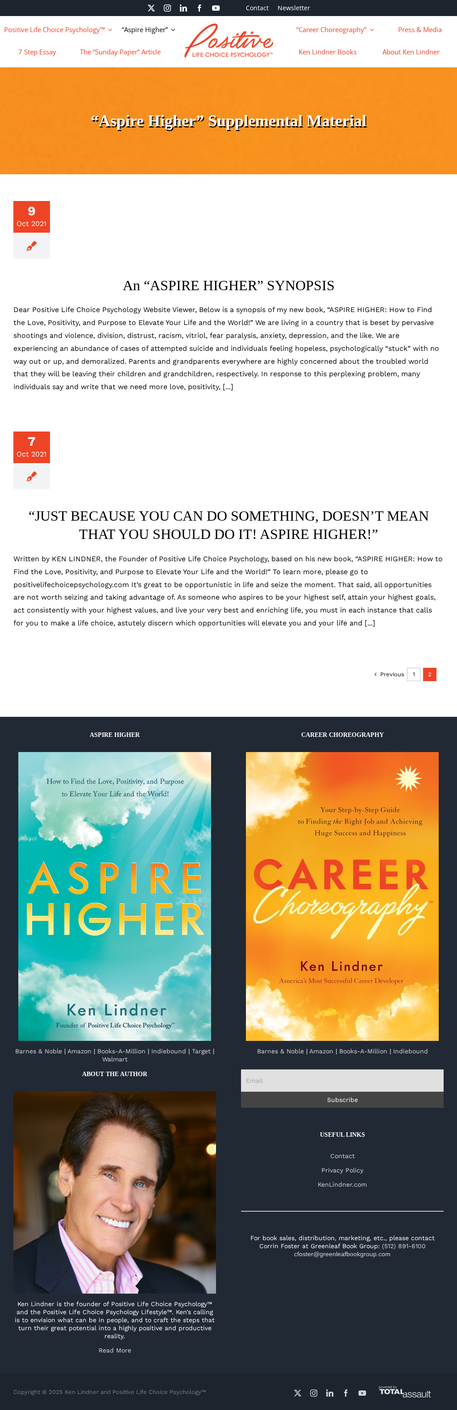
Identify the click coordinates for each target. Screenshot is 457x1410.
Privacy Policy (342, 1170)
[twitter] (151, 8)
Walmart (115, 1059)
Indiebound (168, 1051)
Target (201, 1051)
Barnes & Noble (38, 1051)
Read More (115, 1350)
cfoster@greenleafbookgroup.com (342, 1254)
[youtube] (216, 8)
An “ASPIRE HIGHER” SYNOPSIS (229, 285)
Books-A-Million (121, 1051)
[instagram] (167, 8)
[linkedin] (183, 8)
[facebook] (199, 8)
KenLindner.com (342, 1184)
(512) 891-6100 (404, 1246)
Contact (342, 1155)
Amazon (79, 1051)
